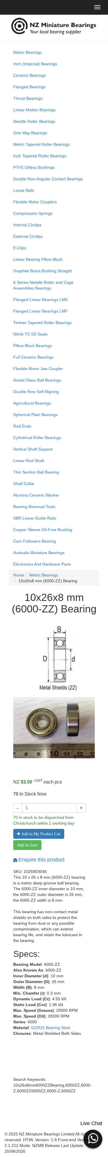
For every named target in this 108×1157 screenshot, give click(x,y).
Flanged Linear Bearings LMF (40, 311)
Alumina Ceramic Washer (36, 495)
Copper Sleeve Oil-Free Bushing (42, 529)
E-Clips (19, 248)
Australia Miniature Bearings (39, 552)
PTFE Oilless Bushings (34, 167)
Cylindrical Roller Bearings (37, 437)
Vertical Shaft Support (33, 449)
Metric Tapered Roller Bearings (41, 144)
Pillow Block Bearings (32, 345)
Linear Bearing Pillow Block (37, 259)
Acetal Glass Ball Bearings (37, 380)
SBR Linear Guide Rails (34, 518)
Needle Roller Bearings (34, 121)
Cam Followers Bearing (34, 541)
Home (18, 575)
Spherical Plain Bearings (35, 414)
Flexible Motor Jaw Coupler (38, 368)
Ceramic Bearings (29, 75)
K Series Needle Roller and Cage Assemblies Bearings (43, 285)
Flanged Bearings (29, 87)
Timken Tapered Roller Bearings (42, 322)
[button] (93, 1138)
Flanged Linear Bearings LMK (40, 299)
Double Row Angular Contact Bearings (48, 179)
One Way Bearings (30, 133)
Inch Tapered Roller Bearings (39, 156)
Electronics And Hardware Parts (42, 564)
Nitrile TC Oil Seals (30, 334)
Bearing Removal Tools (34, 506)
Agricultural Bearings (32, 403)
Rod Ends (22, 426)
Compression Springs (32, 213)
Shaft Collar (24, 483)
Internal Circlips (27, 225)
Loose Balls (23, 190)
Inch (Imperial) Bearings (35, 64)
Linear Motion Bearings (34, 110)
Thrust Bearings (27, 98)
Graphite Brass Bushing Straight (42, 271)
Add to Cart (27, 845)
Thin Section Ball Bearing (36, 472)
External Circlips (28, 236)
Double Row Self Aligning (36, 391)
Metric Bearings (27, 52)
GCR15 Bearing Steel (50, 1027)
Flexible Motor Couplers (35, 202)
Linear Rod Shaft (28, 460)
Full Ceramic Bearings (33, 357)
